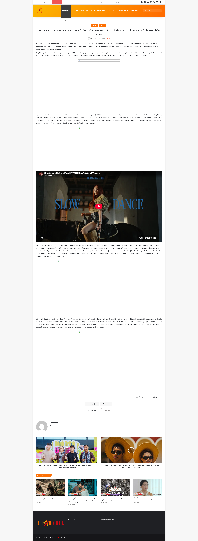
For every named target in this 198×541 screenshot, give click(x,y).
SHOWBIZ (65, 10)
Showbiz (72, 21)
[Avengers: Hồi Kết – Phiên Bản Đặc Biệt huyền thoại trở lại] (115, 487)
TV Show (111, 10)
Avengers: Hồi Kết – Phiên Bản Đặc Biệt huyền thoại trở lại (78, 2)
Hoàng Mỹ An (92, 404)
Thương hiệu (122, 10)
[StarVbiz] (40, 11)
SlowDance (106, 404)
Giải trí (75, 10)
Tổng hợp (134, 10)
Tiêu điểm (102, 25)
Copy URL (107, 410)
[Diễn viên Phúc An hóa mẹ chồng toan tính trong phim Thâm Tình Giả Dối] (147, 487)
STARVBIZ (62, 537)
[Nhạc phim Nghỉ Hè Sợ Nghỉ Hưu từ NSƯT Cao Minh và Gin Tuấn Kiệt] (50, 487)
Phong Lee (94, 39)
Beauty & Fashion (98, 10)
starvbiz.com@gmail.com (107, 519)
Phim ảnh (84, 10)
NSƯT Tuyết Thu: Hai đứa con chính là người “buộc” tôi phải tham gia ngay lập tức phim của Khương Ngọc (82, 500)
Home (67, 21)
